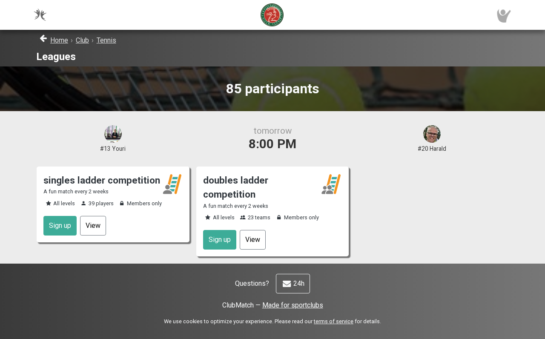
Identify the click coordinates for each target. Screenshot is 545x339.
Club (82, 40)
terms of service (333, 321)
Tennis (106, 40)
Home (59, 40)
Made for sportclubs (292, 305)
